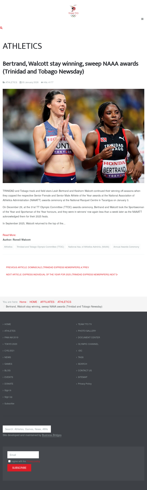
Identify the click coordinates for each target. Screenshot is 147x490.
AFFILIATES (47, 302)
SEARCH (82, 363)
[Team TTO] (73, 9)
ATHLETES (9, 330)
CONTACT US (85, 370)
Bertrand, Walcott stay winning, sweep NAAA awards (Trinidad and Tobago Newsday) (70, 67)
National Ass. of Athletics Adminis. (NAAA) (89, 246)
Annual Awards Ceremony (126, 246)
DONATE (8, 383)
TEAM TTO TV (85, 324)
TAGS (81, 357)
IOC (80, 350)
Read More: (10, 235)
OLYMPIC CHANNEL (88, 343)
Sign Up (8, 396)
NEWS (7, 357)
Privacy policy (33, 461)
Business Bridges (51, 435)
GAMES (8, 363)
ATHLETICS (64, 302)
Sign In (7, 390)
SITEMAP (82, 376)
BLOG (7, 370)
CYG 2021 (9, 350)
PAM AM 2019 (11, 337)
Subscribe (9, 403)
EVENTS (8, 376)
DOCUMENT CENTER (89, 337)
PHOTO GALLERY (87, 330)
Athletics (8, 246)
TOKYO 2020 (10, 343)
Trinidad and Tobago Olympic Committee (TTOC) (41, 246)
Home (23, 302)
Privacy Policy (85, 383)
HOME (33, 302)
